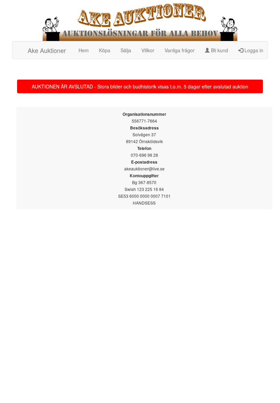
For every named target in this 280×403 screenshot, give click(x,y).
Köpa (104, 50)
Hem (84, 50)
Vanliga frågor (180, 50)
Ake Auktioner (47, 50)
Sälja (126, 50)
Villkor (147, 50)
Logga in (253, 50)
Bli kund (219, 50)
